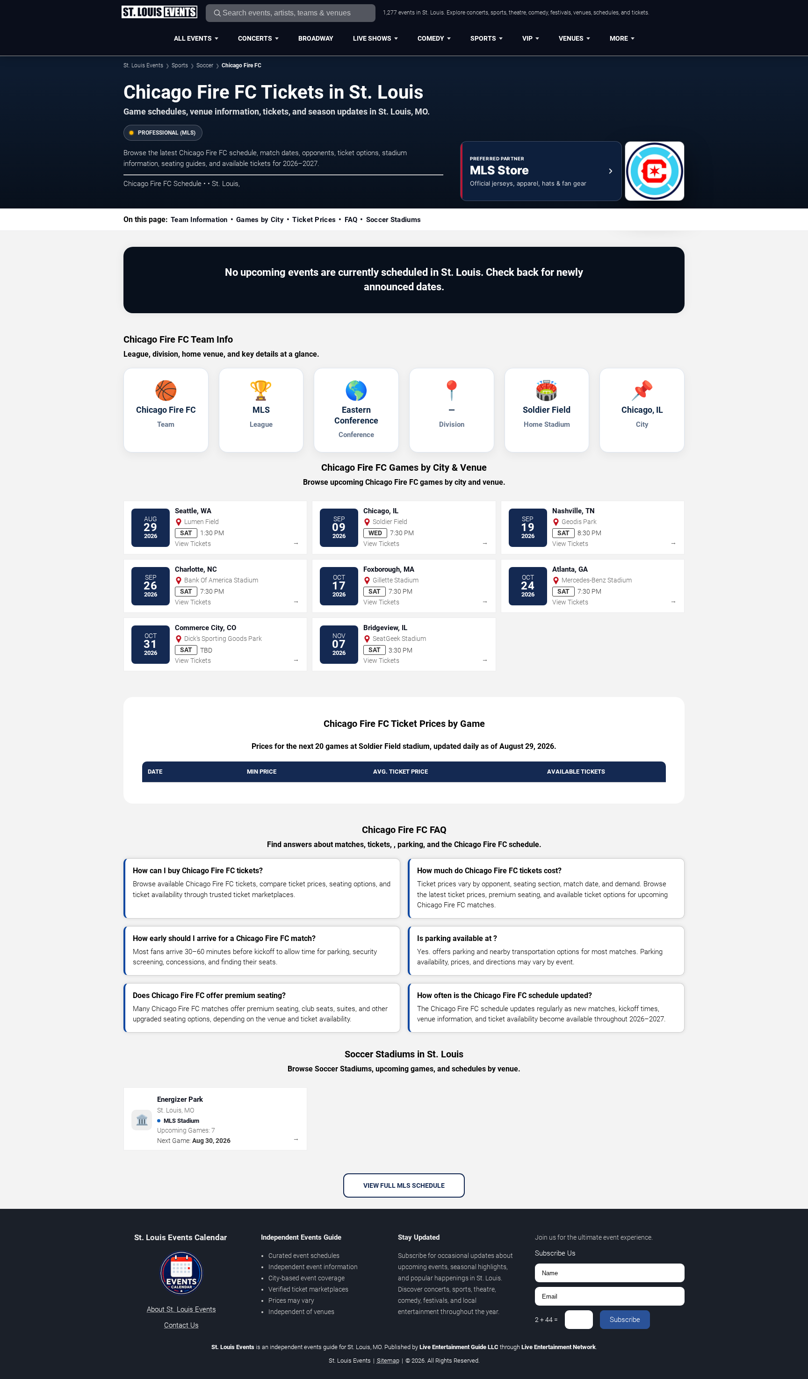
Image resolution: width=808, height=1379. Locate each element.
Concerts (255, 38)
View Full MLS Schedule (404, 1185)
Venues (571, 38)
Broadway (315, 38)
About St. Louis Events (181, 1309)
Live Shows (372, 38)
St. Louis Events (143, 65)
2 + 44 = (546, 1319)
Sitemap (388, 1360)
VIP (527, 38)
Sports (483, 38)
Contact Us (181, 1325)
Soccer (204, 65)
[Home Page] (159, 12)
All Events (193, 38)
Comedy (431, 38)
